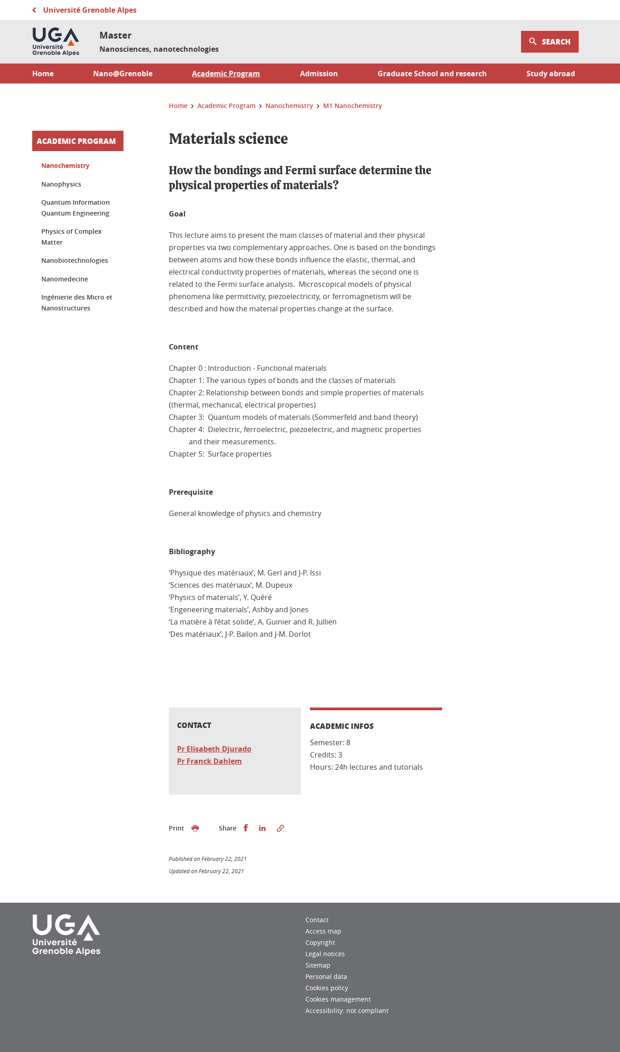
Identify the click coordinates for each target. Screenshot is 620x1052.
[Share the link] (280, 828)
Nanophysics (61, 184)
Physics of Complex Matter (71, 236)
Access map (323, 931)
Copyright (320, 942)
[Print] (195, 828)
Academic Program (76, 141)
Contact (317, 919)
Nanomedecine (64, 279)
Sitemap (317, 965)
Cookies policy (326, 987)
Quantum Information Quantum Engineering (75, 207)
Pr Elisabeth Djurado (214, 749)
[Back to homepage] (55, 41)
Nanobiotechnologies (74, 260)
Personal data (326, 976)
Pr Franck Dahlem (209, 761)
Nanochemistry (65, 165)
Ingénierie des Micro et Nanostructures (77, 302)
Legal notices (325, 953)
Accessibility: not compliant (347, 1010)
